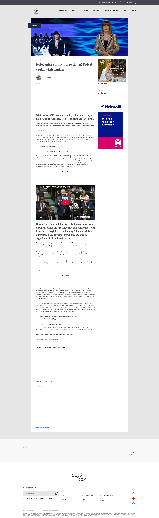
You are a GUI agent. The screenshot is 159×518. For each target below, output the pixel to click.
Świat (134, 10)
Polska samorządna (111, 10)
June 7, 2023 (59, 324)
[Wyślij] (56, 493)
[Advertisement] (65, 98)
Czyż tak (83, 491)
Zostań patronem (128, 2)
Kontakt (102, 500)
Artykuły (74, 10)
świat (103, 93)
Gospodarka (96, 10)
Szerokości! (63, 10)
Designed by (26, 510)
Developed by (46, 510)
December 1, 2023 (68, 152)
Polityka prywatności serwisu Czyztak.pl (106, 496)
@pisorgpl (65, 317)
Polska (125, 10)
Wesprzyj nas (104, 491)
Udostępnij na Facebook (42, 427)
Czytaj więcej (49, 498)
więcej (133, 452)
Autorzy (85, 10)
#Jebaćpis (74, 317)
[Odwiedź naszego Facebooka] (133, 503)
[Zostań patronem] (133, 493)
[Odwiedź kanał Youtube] (133, 498)
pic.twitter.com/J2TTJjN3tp (48, 319)
